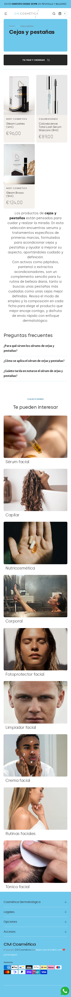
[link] (19, 109)
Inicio (12, 26)
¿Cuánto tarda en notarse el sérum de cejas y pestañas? (33, 373)
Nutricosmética (20, 568)
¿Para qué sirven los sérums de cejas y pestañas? (29, 348)
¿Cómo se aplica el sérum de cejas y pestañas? (34, 361)
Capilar (12, 515)
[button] (6, 14)
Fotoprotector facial (24, 674)
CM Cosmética (23, 950)
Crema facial (17, 780)
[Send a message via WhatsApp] (65, 991)
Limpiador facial (20, 727)
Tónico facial (17, 886)
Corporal (14, 621)
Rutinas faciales (20, 833)
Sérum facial (17, 461)
